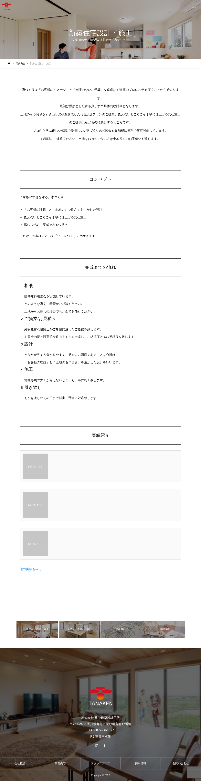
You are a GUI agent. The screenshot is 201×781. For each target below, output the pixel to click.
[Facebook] (104, 746)
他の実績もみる (31, 569)
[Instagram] (97, 746)
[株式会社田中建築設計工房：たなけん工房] (6, 6)
